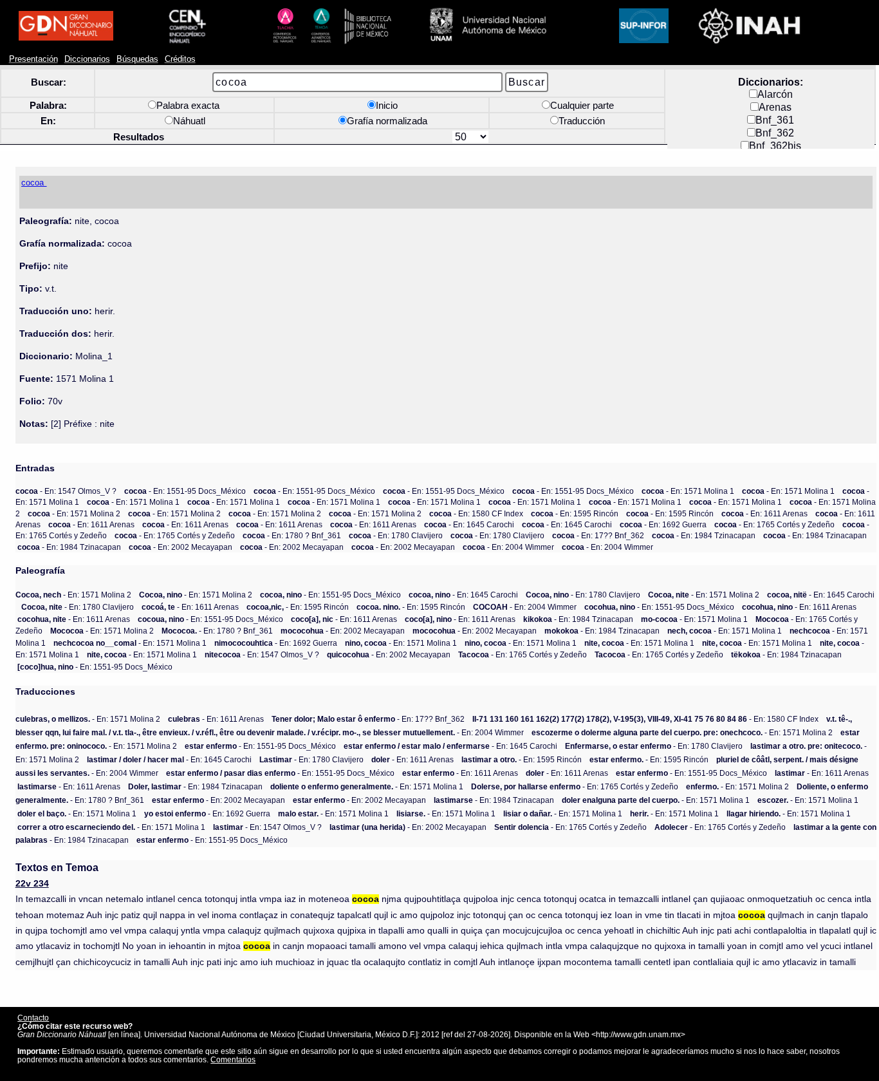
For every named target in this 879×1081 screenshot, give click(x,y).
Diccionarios (87, 59)
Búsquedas (137, 59)
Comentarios (232, 1059)
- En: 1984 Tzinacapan (703, 535)
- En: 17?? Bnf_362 (598, 535)
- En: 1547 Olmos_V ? (65, 491)
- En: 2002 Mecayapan (180, 547)
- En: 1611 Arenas (764, 513)
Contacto (33, 1017)
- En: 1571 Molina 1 (688, 491)
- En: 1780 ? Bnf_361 (292, 535)
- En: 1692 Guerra (663, 524)
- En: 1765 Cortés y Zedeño (774, 524)
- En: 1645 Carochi (469, 524)
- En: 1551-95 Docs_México (185, 491)
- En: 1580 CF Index (476, 513)
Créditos (180, 59)
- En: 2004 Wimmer (508, 547)
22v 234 (32, 883)
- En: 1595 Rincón (574, 513)
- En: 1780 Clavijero (396, 535)
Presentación (33, 59)
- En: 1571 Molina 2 (74, 513)
